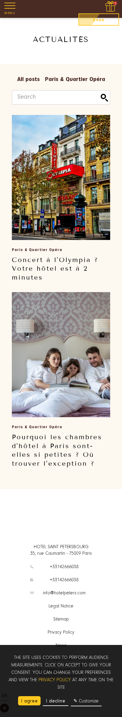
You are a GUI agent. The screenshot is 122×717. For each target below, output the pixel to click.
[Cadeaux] (111, 6)
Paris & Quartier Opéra (75, 79)
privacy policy (54, 680)
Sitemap (61, 619)
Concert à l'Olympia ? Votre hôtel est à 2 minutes (55, 268)
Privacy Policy (61, 632)
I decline (55, 701)
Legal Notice (61, 606)
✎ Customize (86, 701)
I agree (29, 701)
